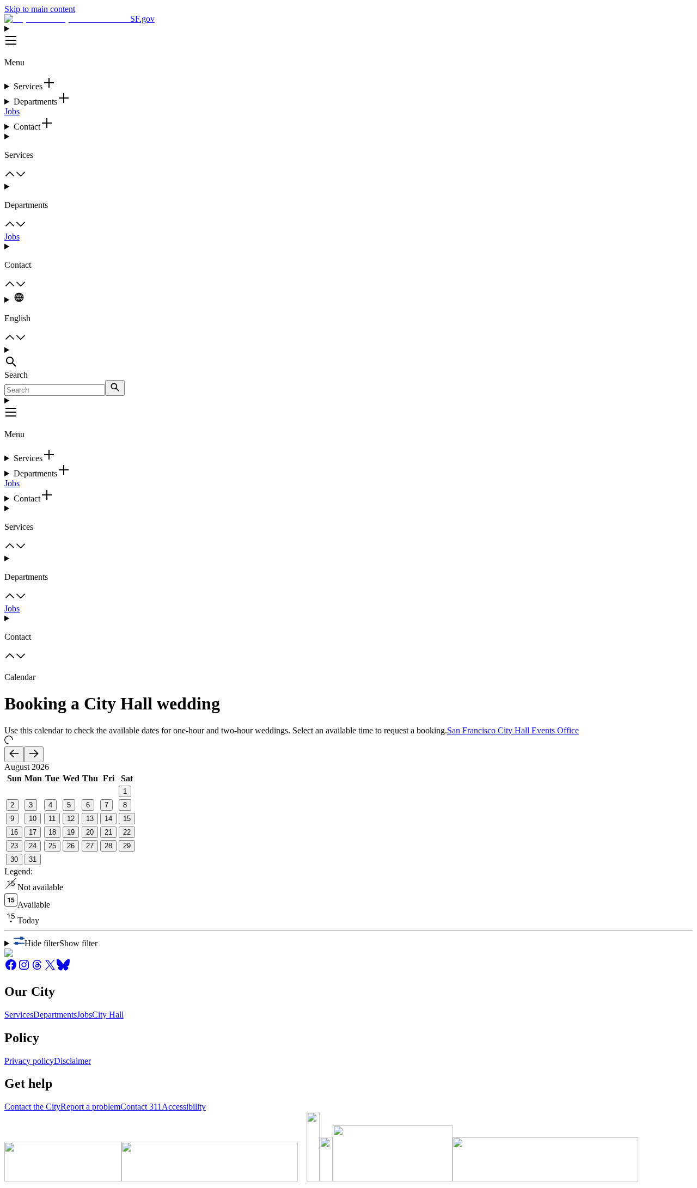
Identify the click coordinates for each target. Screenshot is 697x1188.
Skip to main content (39, 9)
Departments (55, 1014)
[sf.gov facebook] (10, 968)
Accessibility (184, 1106)
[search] (115, 388)
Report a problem (90, 1106)
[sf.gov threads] (37, 968)
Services (18, 1014)
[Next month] (34, 754)
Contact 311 (141, 1106)
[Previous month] (14, 754)
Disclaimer (72, 1060)
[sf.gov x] (50, 968)
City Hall (108, 1014)
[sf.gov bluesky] (63, 968)
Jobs (12, 111)
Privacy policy (29, 1060)
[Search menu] (348, 357)
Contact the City (32, 1106)
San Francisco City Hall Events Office (513, 730)
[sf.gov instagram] (23, 968)
